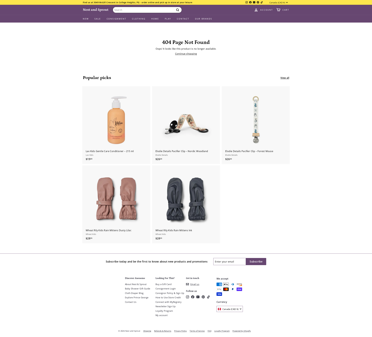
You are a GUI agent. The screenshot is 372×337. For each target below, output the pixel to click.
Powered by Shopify (242, 331)
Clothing (138, 18)
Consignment (116, 18)
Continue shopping (186, 53)
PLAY (168, 18)
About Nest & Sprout (136, 284)
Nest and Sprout (95, 10)
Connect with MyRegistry (168, 301)
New (86, 18)
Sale (97, 18)
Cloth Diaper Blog (134, 293)
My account (161, 315)
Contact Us (130, 301)
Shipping (147, 331)
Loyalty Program (164, 310)
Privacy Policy (180, 331)
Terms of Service (197, 331)
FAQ (209, 331)
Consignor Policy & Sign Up (169, 293)
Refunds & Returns (162, 331)
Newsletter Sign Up (165, 306)
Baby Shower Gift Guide (137, 288)
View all (284, 77)
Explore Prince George (136, 297)
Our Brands (203, 18)
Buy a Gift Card (163, 284)
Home (155, 18)
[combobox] (147, 10)
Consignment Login (165, 288)
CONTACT (183, 18)
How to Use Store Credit (168, 297)
